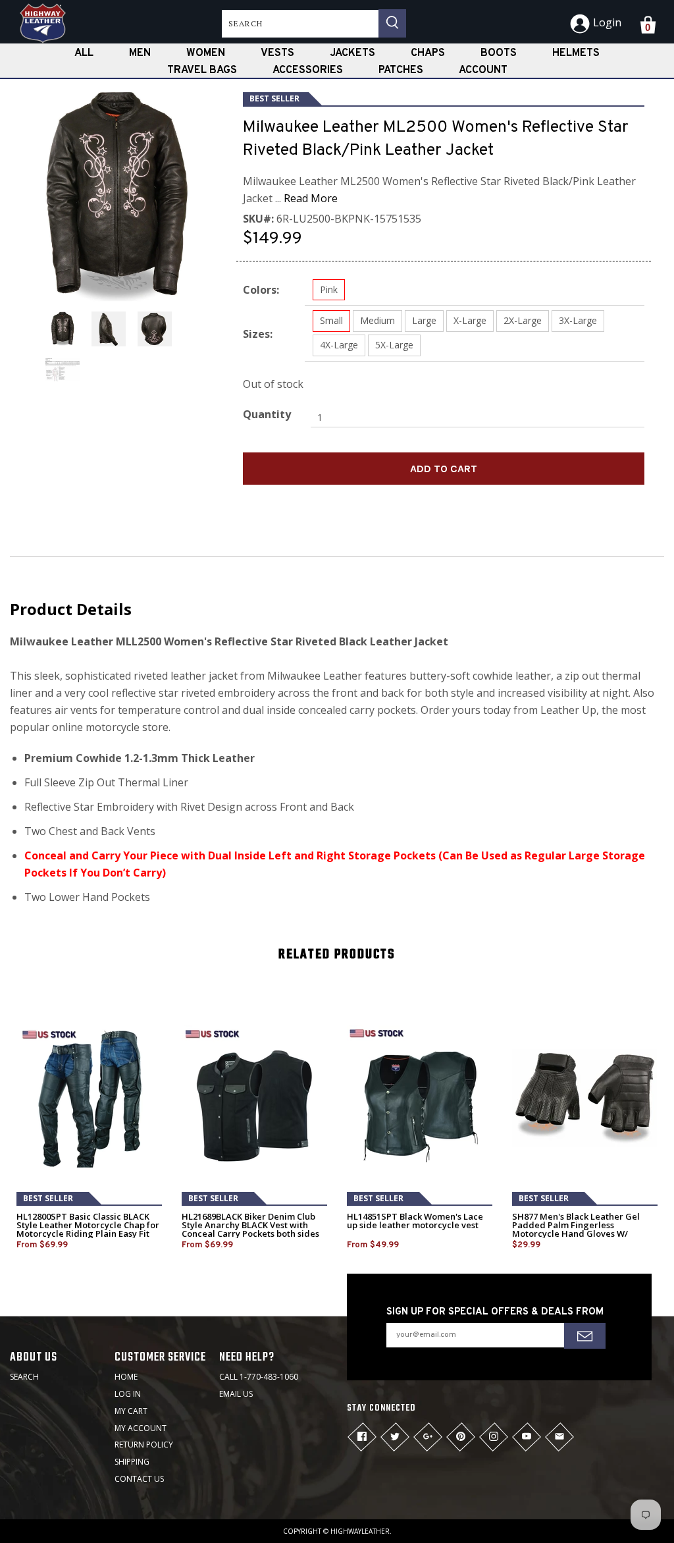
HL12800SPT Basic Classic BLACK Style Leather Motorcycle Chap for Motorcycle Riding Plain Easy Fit (87, 1225)
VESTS (277, 53)
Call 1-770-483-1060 (258, 1376)
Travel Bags (202, 70)
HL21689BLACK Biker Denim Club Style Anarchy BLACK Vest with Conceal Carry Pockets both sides (250, 1225)
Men (140, 53)
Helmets (576, 53)
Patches (400, 70)
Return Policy (144, 1444)
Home (126, 1376)
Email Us (236, 1393)
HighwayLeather (360, 1531)
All (83, 53)
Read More (311, 198)
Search (24, 1376)
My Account (141, 1428)
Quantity (267, 414)
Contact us (139, 1478)
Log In (128, 1393)
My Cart (131, 1411)
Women (205, 53)
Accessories (307, 70)
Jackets (352, 53)
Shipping (132, 1461)
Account (483, 70)
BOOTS (498, 53)
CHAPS (428, 53)
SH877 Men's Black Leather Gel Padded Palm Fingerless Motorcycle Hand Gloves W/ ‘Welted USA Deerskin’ (576, 1229)
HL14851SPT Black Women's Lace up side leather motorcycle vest (415, 1221)
